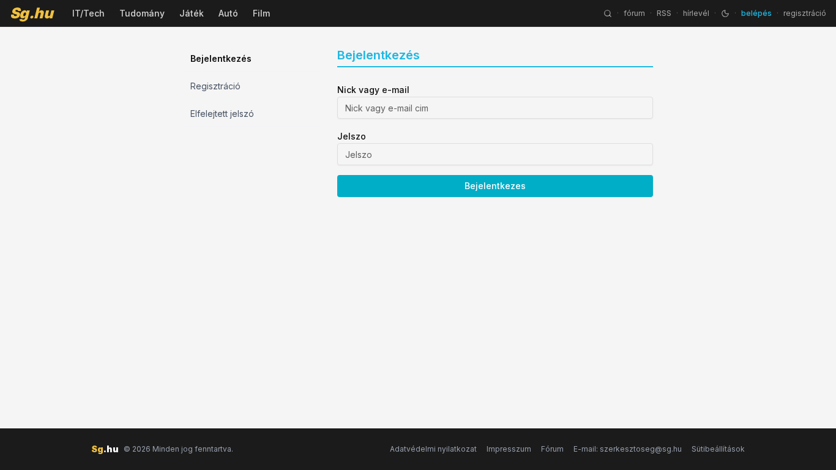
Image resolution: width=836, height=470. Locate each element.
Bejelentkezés (221, 58)
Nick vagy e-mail (373, 89)
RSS (664, 13)
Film (261, 13)
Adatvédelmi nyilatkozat (433, 448)
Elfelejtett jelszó (222, 113)
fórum (634, 13)
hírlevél (696, 13)
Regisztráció (215, 86)
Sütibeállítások (718, 448)
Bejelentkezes (495, 186)
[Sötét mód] (725, 13)
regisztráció (804, 13)
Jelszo (351, 136)
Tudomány (142, 13)
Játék (191, 13)
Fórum (552, 448)
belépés (756, 13)
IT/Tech (88, 13)
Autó (228, 13)
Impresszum (509, 448)
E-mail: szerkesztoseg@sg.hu (627, 448)
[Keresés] (607, 13)
